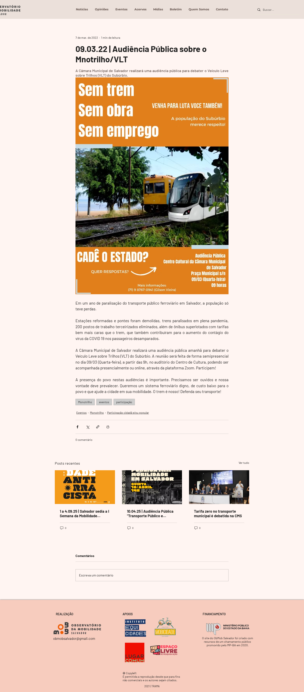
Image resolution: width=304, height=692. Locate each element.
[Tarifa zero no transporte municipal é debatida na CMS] (219, 487)
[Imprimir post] (108, 427)
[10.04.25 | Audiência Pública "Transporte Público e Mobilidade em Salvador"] (152, 487)
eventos (104, 402)
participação (124, 402)
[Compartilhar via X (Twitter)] (88, 427)
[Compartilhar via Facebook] (77, 427)
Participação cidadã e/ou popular (128, 412)
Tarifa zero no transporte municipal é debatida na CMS (218, 513)
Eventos (81, 412)
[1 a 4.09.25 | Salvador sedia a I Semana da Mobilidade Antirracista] (85, 487)
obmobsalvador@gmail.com (74, 638)
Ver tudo (244, 462)
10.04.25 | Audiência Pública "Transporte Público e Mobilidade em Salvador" (150, 513)
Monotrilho (85, 402)
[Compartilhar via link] (98, 427)
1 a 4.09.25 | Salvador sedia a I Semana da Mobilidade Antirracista (84, 513)
